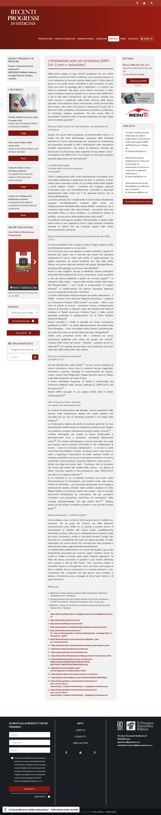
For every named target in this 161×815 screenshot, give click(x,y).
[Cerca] (35, 357)
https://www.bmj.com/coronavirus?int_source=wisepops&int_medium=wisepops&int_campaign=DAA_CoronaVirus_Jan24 (81, 633)
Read (23, 158)
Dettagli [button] (128, 58)
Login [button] (147, 38)
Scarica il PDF (139, 81)
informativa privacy (37, 758)
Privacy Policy (98, 812)
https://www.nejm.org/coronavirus (65, 620)
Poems (123, 38)
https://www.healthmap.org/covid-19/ (66, 624)
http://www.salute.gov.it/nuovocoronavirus (69, 649)
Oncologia (133, 38)
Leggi (23, 133)
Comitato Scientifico (65, 38)
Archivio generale (21, 321)
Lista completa (139, 201)
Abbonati (113, 38)
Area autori (21, 333)
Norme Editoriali (86, 38)
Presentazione (45, 38)
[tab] (137, 59)
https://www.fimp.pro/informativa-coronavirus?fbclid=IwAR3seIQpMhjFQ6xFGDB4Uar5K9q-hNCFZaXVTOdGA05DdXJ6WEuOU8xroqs (71, 662)
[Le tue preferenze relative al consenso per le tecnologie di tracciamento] (5, 809)
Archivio (40, 796)
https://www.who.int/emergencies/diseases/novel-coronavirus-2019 (81, 656)
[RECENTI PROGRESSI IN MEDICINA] (23, 17)
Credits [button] (80, 730)
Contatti (80, 736)
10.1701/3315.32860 (135, 74)
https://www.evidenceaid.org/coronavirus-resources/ (74, 674)
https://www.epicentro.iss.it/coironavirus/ (69, 652)
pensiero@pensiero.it (128, 742)
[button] (9, 343)
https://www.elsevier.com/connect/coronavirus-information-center (80, 645)
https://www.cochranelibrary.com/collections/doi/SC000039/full (79, 678)
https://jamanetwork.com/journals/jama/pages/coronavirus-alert (78, 627)
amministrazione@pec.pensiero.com (136, 745)
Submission (101, 38)
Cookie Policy (110, 812)
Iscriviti (29, 789)
